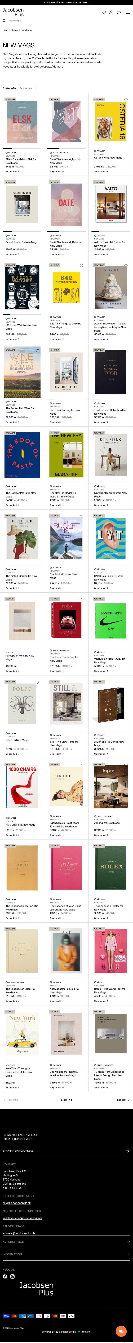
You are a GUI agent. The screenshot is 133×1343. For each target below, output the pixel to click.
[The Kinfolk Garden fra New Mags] (22, 537)
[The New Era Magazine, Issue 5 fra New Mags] (66, 455)
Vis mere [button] (57, 66)
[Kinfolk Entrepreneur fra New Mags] (110, 455)
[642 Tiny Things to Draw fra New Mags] (66, 287)
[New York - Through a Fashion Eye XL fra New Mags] (22, 1033)
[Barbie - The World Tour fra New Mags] (110, 950)
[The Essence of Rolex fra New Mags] (110, 867)
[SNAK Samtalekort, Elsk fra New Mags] (22, 121)
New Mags (26, 30)
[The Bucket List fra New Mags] (66, 537)
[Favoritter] (104, 12)
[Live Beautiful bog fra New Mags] (66, 372)
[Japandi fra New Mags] (110, 786)
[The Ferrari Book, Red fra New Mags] (66, 621)
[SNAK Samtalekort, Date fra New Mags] (66, 204)
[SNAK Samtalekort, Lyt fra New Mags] (110, 537)
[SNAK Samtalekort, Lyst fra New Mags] (66, 121)
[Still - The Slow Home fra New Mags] (66, 703)
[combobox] (66, 20)
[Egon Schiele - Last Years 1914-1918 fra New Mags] (66, 786)
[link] (24, 1100)
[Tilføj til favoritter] (126, 100)
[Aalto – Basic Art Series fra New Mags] (110, 204)
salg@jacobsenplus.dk (17, 1203)
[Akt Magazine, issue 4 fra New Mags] (66, 950)
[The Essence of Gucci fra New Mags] (22, 950)
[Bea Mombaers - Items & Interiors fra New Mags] (66, 1033)
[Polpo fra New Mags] (22, 703)
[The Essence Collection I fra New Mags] (110, 372)
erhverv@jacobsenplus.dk (19, 1233)
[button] (119, 12)
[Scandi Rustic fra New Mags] (22, 204)
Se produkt (12, 171)
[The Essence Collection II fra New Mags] (22, 867)
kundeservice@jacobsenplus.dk (22, 1218)
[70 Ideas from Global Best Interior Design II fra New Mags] (110, 1033)
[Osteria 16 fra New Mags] (110, 121)
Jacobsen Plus (17, 1328)
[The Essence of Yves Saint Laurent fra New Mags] (66, 867)
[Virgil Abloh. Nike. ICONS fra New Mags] (110, 621)
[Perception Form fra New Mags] (22, 621)
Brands (14, 30)
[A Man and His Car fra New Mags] (110, 703)
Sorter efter (10, 88)
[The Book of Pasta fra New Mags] (22, 455)
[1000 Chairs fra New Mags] (22, 786)
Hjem (5, 30)
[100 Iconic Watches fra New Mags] (22, 287)
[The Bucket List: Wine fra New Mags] (22, 372)
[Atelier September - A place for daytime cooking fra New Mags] (110, 287)
